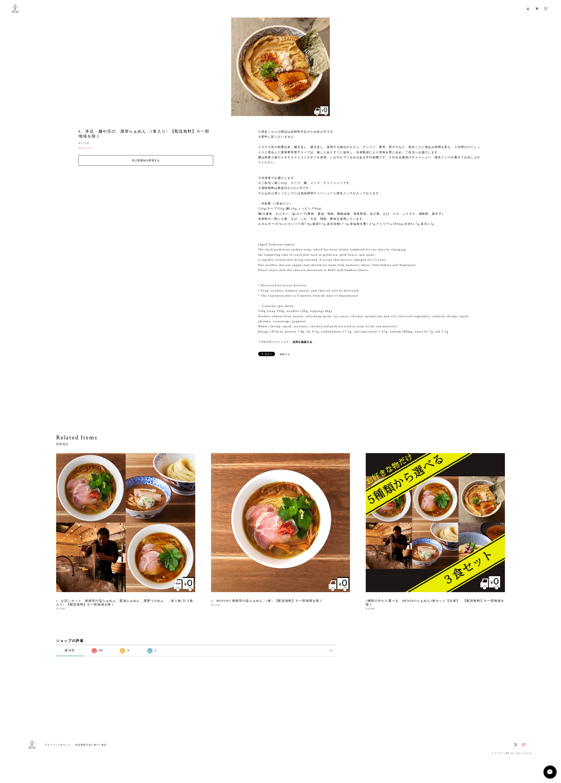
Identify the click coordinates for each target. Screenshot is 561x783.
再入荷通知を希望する (146, 160)
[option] (280, 67)
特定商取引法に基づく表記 (91, 745)
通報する (285, 354)
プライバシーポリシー (58, 745)
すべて (70, 650)
